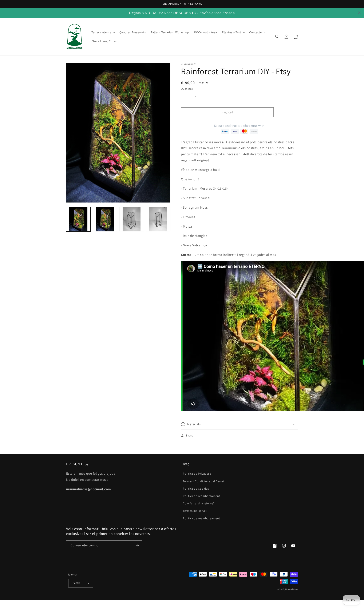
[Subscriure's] (137, 545)
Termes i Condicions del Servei (203, 481)
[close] (359, 12)
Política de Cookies (196, 488)
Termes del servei (194, 511)
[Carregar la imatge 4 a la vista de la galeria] (158, 219)
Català (76, 583)
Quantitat (187, 88)
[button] (103, 32)
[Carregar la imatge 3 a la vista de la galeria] (131, 219)
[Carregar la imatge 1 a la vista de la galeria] (78, 219)
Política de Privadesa (197, 473)
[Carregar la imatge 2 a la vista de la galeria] (105, 219)
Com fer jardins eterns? (199, 503)
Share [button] (190, 435)
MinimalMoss (291, 589)
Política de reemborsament (201, 496)
